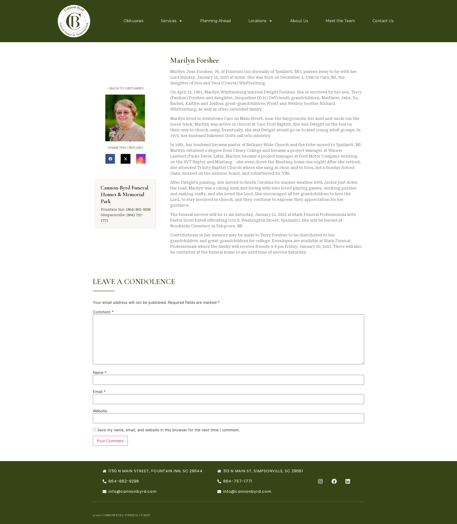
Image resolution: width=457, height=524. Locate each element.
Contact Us (383, 21)
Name (99, 372)
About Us (299, 21)
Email (99, 391)
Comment (103, 312)
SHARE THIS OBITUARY (125, 147)
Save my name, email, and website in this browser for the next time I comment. (168, 430)
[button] (110, 159)
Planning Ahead (215, 21)
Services (168, 21)
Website (100, 411)
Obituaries (133, 21)
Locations (257, 21)
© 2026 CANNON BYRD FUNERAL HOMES (121, 515)
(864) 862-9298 (138, 209)
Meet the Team (340, 21)
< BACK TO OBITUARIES (125, 88)
